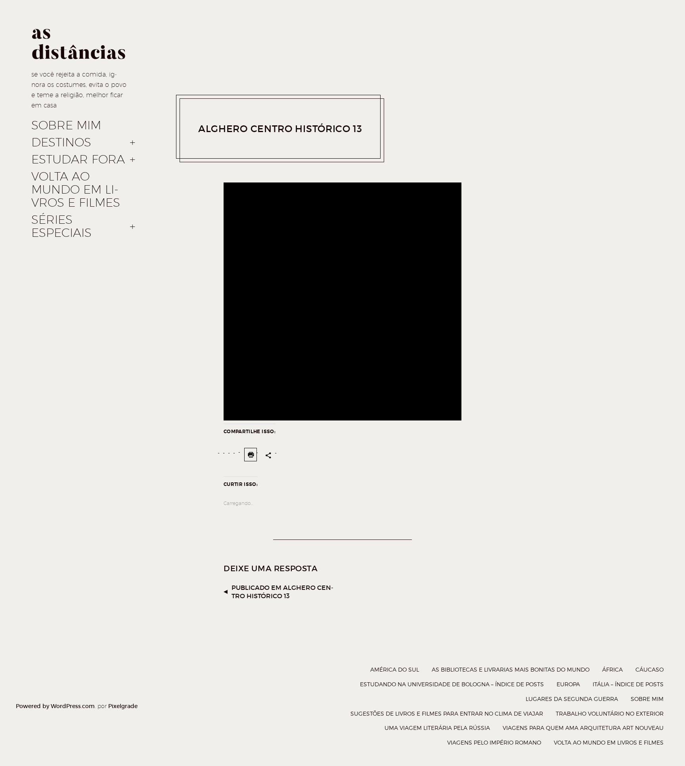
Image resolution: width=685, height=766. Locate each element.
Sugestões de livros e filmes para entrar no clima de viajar (446, 713)
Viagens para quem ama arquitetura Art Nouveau (583, 727)
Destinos (61, 142)
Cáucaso (649, 669)
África (612, 669)
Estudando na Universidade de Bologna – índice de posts (452, 684)
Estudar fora (78, 159)
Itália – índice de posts (628, 684)
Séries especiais (61, 226)
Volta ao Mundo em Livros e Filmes (75, 189)
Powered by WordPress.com (55, 706)
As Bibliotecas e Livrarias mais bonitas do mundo (510, 669)
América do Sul (394, 669)
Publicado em (282, 592)
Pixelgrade (123, 706)
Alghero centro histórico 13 (280, 128)
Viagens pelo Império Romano (494, 742)
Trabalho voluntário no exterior (610, 713)
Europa (568, 684)
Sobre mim (66, 125)
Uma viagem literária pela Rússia (437, 727)
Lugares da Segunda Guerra (572, 698)
